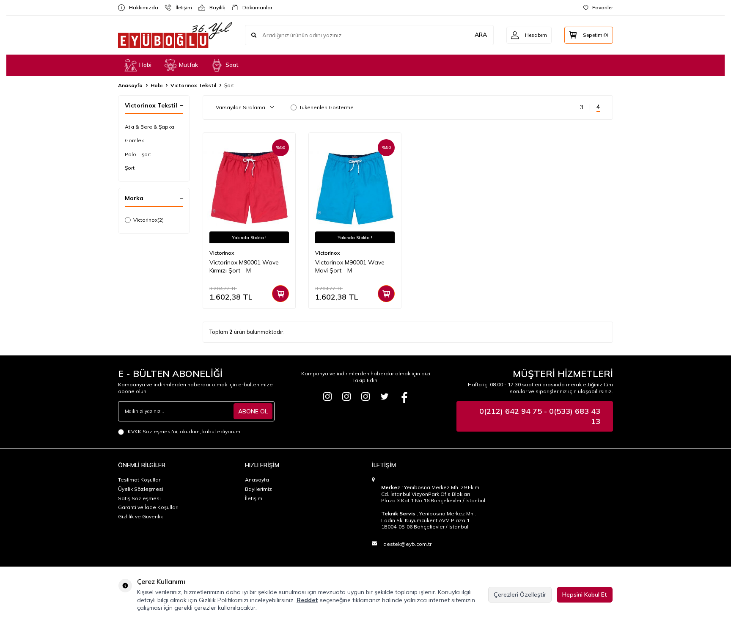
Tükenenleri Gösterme (326, 107)
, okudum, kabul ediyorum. (185, 431)
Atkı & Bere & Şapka (149, 127)
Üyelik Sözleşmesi (140, 489)
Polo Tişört (138, 154)
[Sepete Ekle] (280, 293)
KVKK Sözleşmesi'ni (152, 431)
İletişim (180, 7)
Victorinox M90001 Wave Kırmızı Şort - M (244, 266)
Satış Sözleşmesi (139, 498)
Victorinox (148, 220)
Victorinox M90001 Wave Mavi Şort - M (350, 266)
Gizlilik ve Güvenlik (140, 516)
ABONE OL (253, 411)
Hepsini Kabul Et (584, 594)
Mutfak (188, 65)
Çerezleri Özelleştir (520, 594)
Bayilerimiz (258, 489)
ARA (481, 35)
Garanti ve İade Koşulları (148, 507)
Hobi (145, 65)
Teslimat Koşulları (140, 479)
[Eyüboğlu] (327, 396)
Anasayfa (130, 85)
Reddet (307, 600)
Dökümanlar (254, 7)
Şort (130, 168)
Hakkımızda (140, 7)
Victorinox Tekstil (193, 85)
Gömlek (134, 140)
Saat (232, 65)
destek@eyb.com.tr (407, 544)
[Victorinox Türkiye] (346, 396)
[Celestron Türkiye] (365, 396)
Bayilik (213, 7)
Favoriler (602, 7)
